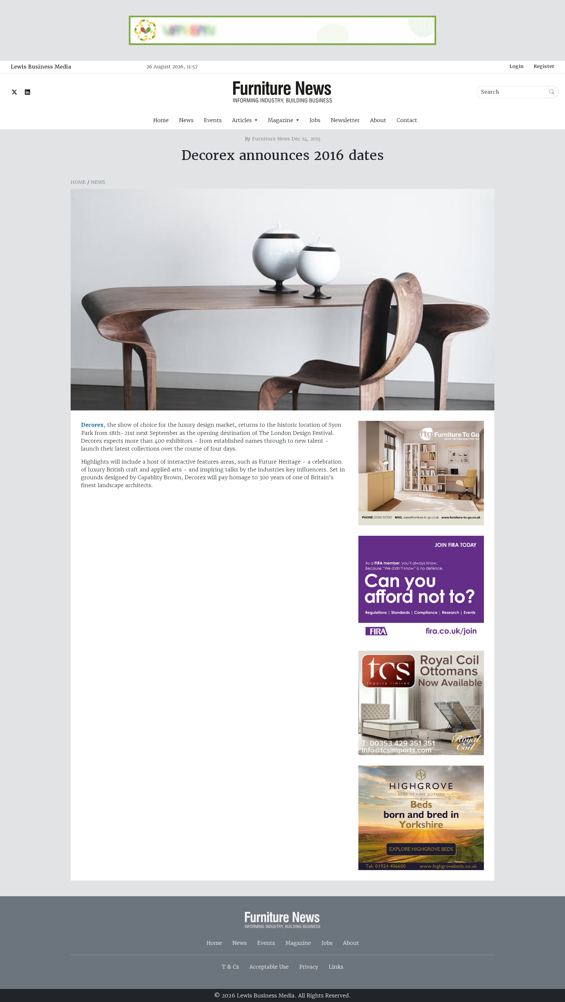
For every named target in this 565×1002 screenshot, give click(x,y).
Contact (407, 120)
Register (544, 66)
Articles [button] (242, 120)
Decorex (92, 424)
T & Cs (230, 966)
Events (213, 120)
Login (516, 66)
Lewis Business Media (41, 66)
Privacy (308, 966)
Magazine (298, 943)
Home (161, 120)
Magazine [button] (281, 120)
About (378, 120)
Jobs (314, 120)
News (186, 120)
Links (336, 966)
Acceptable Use (269, 966)
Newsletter (345, 120)
